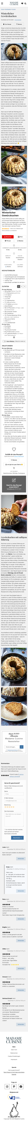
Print (21, 237)
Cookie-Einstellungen (14, 1056)
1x (18, 286)
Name (6, 791)
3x (24, 286)
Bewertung (7, 805)
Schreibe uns (10, 489)
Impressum (14, 1059)
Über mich (14, 1049)
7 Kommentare (17, 19)
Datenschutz (14, 1053)
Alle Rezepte (8, 9)
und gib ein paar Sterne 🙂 (15, 464)
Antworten (21, 858)
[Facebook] (20, 1086)
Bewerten (9, 237)
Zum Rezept (8, 24)
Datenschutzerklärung (13, 750)
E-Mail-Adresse (8, 798)
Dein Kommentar (9, 811)
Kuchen (14, 9)
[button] (2, 229)
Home (2, 9)
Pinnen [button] (8, 241)
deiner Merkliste (18, 456)
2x (21, 286)
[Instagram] (7, 1086)
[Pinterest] (14, 1086)
